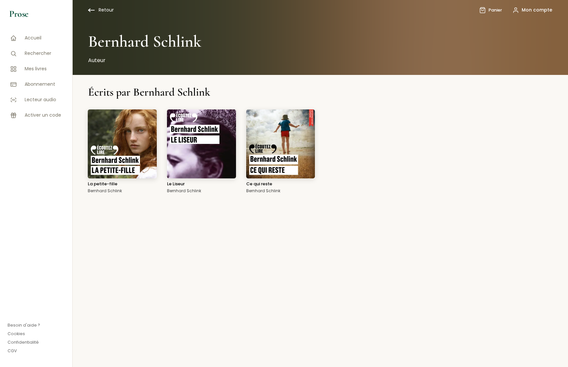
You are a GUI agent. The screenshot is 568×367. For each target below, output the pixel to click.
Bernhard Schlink (105, 191)
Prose (19, 13)
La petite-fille (102, 184)
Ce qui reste (259, 184)
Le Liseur (176, 184)
